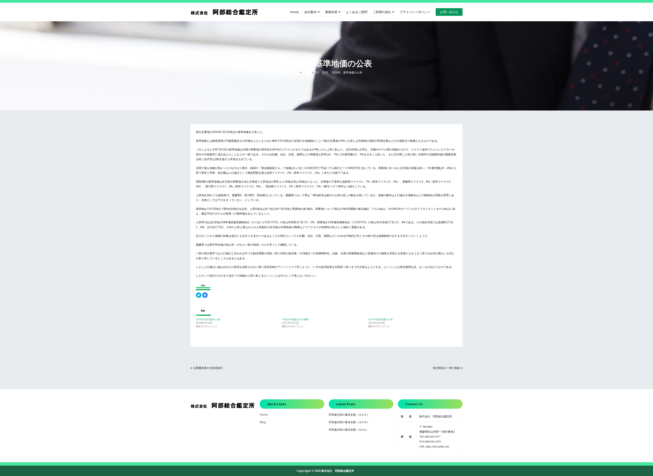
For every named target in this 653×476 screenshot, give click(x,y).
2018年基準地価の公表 (208, 319)
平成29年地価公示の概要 (295, 319)
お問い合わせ (449, 12)
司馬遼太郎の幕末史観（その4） (349, 429)
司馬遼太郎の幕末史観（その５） (349, 414)
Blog (263, 422)
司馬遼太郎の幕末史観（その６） (349, 422)
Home (294, 12)
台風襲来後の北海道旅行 (208, 368)
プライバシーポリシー (415, 12)
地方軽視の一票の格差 (446, 368)
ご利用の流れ (382, 12)
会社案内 (310, 12)
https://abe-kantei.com (437, 446)
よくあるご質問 (356, 12)
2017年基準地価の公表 (380, 319)
